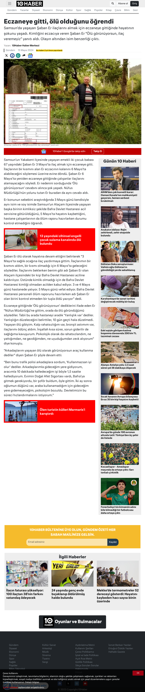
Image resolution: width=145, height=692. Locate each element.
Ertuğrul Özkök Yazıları (120, 649)
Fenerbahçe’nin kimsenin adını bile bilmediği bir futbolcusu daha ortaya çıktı (118, 510)
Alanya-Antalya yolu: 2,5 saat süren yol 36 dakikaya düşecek (118, 366)
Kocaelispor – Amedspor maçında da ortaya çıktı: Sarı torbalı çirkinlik (117, 470)
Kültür (69, 10)
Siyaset (36, 10)
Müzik (45, 652)
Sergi (45, 662)
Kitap (109, 10)
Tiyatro (46, 659)
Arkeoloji (47, 649)
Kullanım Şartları (84, 649)
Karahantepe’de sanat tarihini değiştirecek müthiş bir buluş (118, 300)
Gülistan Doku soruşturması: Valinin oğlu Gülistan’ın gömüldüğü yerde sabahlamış (118, 267)
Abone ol (123, 4)
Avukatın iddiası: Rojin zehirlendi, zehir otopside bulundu (115, 233)
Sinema (46, 655)
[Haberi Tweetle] (6, 55)
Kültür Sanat (49, 645)
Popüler (98, 10)
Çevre (118, 10)
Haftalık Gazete (116, 652)
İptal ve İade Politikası (87, 655)
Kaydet (113, 542)
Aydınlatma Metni (85, 645)
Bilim (127, 10)
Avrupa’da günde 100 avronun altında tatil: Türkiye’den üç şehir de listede (119, 435)
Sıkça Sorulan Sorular (87, 666)
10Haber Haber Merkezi (25, 46)
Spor (78, 10)
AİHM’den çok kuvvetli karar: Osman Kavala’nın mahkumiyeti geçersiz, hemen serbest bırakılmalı (119, 196)
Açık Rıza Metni (83, 659)
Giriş (134, 4)
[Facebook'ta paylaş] (12, 55)
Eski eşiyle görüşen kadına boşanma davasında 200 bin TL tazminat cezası (119, 334)
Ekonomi (48, 10)
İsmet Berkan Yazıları (119, 645)
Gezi (135, 10)
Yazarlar (24, 10)
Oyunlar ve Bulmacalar (78, 622)
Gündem (12, 10)
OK (138, 673)
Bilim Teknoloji (17, 669)
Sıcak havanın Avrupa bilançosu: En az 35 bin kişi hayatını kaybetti (120, 398)
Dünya (59, 10)
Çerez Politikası (10, 688)
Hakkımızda (81, 669)
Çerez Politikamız (84, 652)
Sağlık (87, 10)
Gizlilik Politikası (83, 662)
